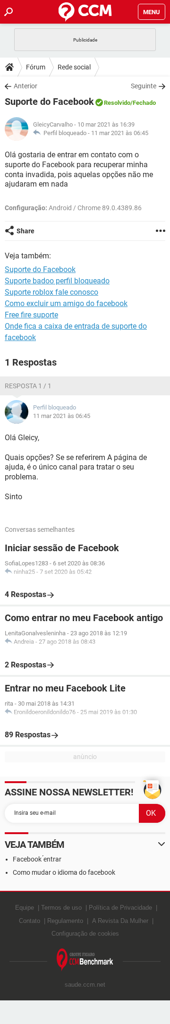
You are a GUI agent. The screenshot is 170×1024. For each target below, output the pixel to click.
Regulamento (65, 920)
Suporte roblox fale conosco (51, 292)
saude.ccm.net (85, 984)
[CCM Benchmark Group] (85, 960)
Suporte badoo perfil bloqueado (57, 280)
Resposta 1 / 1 (28, 386)
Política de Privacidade (120, 907)
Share (25, 231)
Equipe (24, 907)
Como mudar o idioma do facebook (64, 872)
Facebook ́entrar (37, 859)
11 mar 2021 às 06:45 (119, 133)
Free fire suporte (31, 314)
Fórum (35, 67)
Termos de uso (61, 907)
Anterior (25, 86)
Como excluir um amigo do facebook (66, 303)
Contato (29, 920)
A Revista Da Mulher (120, 920)
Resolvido (117, 102)
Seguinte (143, 86)
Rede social (74, 67)
